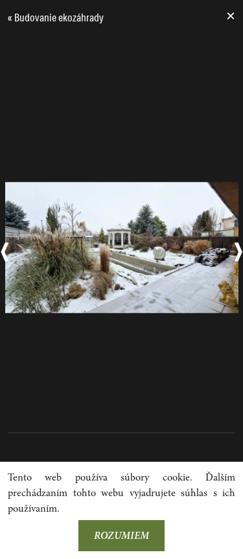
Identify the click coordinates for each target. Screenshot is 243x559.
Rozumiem (121, 536)
